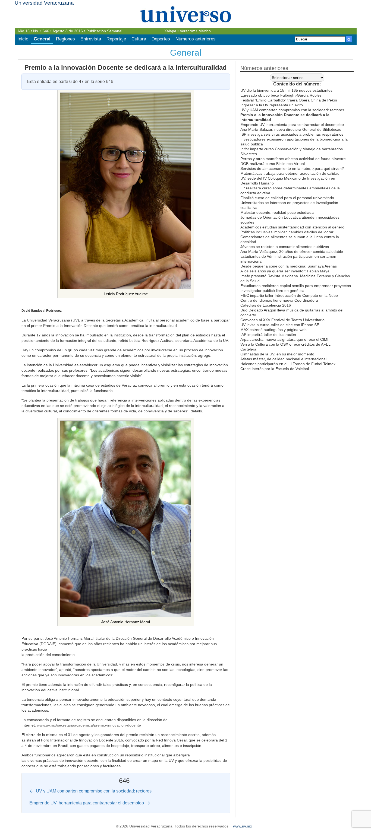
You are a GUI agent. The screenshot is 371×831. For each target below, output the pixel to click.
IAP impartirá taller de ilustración (268, 334)
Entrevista (90, 39)
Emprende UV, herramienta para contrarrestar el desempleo (292, 124)
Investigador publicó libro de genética (272, 290)
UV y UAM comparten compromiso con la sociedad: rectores (292, 110)
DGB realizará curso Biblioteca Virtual (272, 163)
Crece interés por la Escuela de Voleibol (274, 369)
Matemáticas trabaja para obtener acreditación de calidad (289, 173)
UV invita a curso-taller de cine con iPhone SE (279, 325)
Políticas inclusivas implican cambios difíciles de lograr (287, 232)
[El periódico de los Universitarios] (186, 14)
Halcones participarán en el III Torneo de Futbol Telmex (287, 364)
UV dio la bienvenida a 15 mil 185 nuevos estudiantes (286, 90)
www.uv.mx (242, 826)
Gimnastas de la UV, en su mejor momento (277, 354)
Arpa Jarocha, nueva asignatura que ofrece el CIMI (284, 339)
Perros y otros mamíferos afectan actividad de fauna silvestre (293, 159)
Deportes (161, 39)
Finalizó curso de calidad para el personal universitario (287, 198)
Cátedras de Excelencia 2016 (265, 305)
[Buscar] (349, 39)
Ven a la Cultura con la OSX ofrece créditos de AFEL (285, 344)
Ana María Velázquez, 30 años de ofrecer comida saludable (291, 251)
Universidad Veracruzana (44, 3)
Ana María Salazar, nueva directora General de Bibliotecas (290, 129)
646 (46, 31)
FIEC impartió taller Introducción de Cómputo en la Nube (289, 295)
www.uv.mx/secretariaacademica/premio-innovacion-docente (89, 725)
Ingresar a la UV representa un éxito (271, 105)
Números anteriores (195, 39)
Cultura (138, 39)
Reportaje (116, 39)
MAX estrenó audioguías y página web (273, 329)
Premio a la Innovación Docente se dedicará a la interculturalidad (125, 67)
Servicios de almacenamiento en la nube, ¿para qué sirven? (292, 168)
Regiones (65, 39)
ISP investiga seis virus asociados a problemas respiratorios (291, 134)
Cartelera (248, 349)
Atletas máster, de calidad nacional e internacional (283, 359)
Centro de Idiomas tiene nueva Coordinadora (279, 300)
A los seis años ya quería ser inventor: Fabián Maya (284, 271)
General (42, 39)
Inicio (22, 39)
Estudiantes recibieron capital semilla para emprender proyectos (295, 286)
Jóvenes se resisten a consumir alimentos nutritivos (284, 246)
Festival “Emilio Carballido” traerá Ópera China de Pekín (288, 100)
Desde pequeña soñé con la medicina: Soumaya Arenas (288, 266)
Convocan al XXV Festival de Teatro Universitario (282, 320)
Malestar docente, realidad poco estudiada (277, 212)
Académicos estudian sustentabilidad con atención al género (292, 227)
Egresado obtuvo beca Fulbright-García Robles (281, 95)
